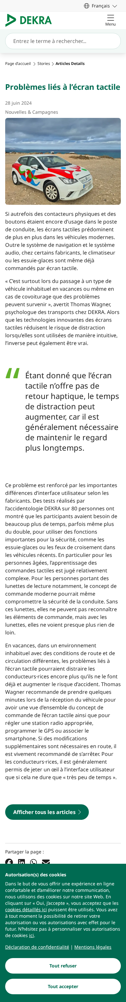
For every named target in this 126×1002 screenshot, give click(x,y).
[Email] (46, 862)
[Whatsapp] (33, 862)
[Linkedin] (21, 862)
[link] (100, 6)
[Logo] (31, 20)
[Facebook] (9, 862)
